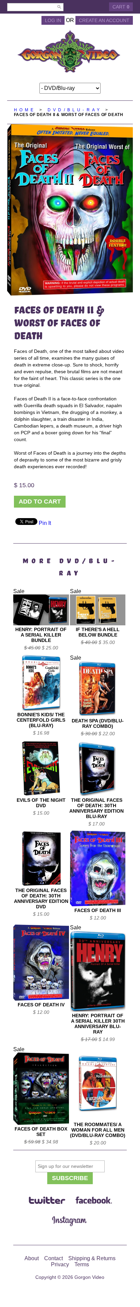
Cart (120, 7)
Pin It (45, 523)
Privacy (60, 1264)
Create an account (104, 20)
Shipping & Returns (92, 1258)
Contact (53, 1258)
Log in (53, 20)
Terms (81, 1264)
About (31, 1258)
